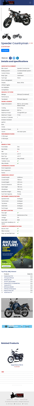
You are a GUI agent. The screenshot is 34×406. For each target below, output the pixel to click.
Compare (5, 50)
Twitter (26, 404)
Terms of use (23, 399)
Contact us (10, 399)
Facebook (18, 404)
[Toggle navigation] (30, 2)
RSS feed (10, 404)
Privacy (16, 399)
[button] (3, 375)
